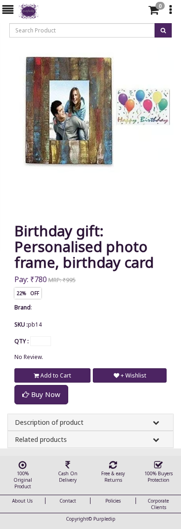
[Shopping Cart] (154, 12)
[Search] (137, 12)
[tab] (138, 10)
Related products (41, 439)
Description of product (49, 422)
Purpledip (104, 519)
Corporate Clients (158, 504)
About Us (22, 501)
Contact (67, 501)
